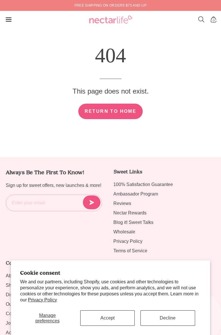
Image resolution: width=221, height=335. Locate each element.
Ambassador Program (135, 193)
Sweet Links (127, 172)
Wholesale (124, 231)
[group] (110, 5)
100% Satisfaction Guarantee (143, 184)
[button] (201, 19)
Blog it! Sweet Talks (133, 222)
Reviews (122, 203)
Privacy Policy (42, 299)
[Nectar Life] (110, 19)
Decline (168, 317)
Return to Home (111, 111)
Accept (107, 317)
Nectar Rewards (129, 212)
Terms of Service (130, 250)
